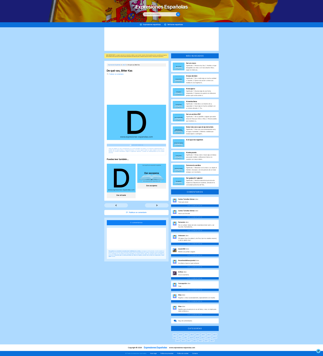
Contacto (195, 353)
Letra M (191, 337)
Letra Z (212, 340)
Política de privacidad (166, 353)
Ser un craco (191, 63)
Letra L (185, 337)
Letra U (195, 340)
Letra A (175, 334)
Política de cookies (182, 353)
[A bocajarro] (178, 95)
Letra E (198, 334)
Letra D (192, 334)
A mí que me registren (194, 140)
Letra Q (215, 337)
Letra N (197, 337)
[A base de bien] (178, 82)
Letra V (201, 340)
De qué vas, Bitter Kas (119, 70)
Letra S (183, 340)
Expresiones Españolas (161, 7)
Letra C (186, 334)
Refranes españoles (175, 25)
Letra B (180, 334)
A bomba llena (191, 101)
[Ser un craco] (178, 70)
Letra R (178, 340)
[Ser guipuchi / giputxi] (178, 185)
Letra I (174, 337)
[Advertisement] (161, 39)
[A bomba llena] (178, 108)
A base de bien (191, 76)
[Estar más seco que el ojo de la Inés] (178, 134)
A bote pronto (191, 153)
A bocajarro (190, 89)
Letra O (203, 337)
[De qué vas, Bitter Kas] (136, 139)
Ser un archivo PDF (193, 114)
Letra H (215, 334)
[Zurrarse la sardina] (178, 172)
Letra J (180, 337)
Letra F (203, 334)
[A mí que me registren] (178, 146)
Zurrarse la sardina (193, 165)
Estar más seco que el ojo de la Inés (199, 127)
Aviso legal (153, 353)
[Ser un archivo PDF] (178, 121)
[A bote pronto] (178, 159)
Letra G (209, 334)
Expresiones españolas (152, 25)
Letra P (209, 337)
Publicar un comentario (116, 74)
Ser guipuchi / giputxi (194, 178)
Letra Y (206, 340)
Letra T (189, 340)
